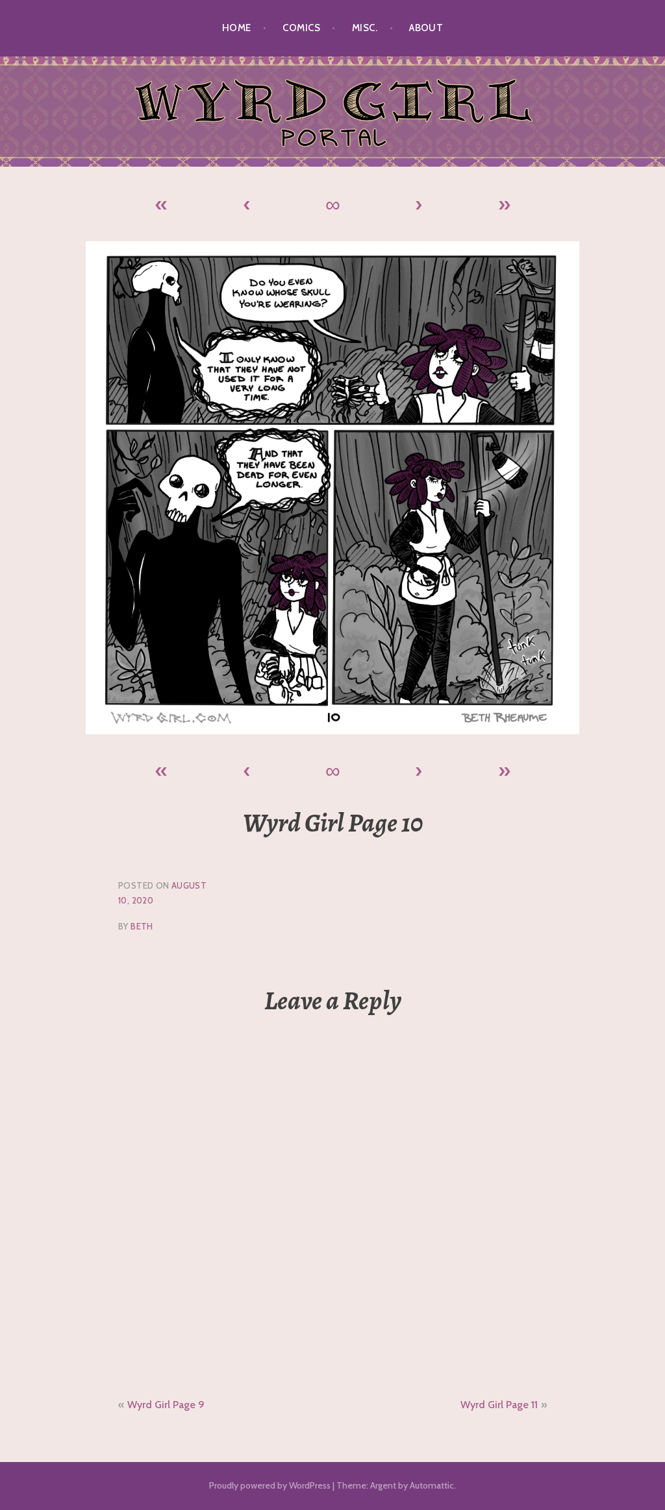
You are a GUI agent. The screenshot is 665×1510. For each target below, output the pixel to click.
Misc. (364, 28)
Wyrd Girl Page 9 (166, 1404)
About (426, 28)
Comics (301, 28)
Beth (142, 926)
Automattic (432, 1485)
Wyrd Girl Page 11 (499, 1404)
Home (236, 28)
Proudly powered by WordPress (270, 1485)
